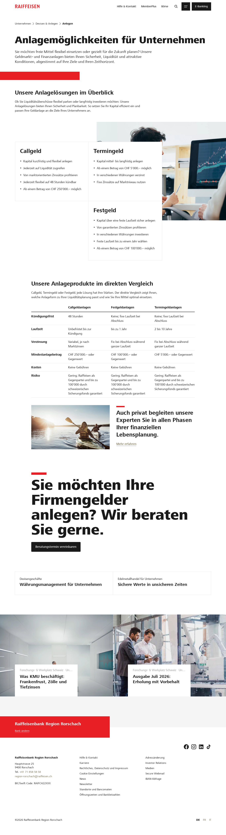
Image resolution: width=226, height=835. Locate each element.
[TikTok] (208, 746)
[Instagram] (193, 746)
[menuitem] (126, 6)
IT (210, 819)
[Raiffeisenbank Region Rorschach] (27, 6)
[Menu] (185, 6)
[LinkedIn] (201, 746)
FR (204, 819)
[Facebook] (186, 746)
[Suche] (176, 6)
